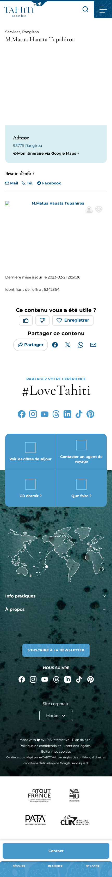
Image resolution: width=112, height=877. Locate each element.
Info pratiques (20, 596)
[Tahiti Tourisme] (19, 12)
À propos (15, 609)
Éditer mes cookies (56, 751)
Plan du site (81, 740)
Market (53, 715)
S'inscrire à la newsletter (56, 650)
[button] (39, 4)
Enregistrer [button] (76, 320)
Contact (56, 851)
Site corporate (56, 703)
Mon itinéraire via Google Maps (46, 153)
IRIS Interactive (57, 740)
